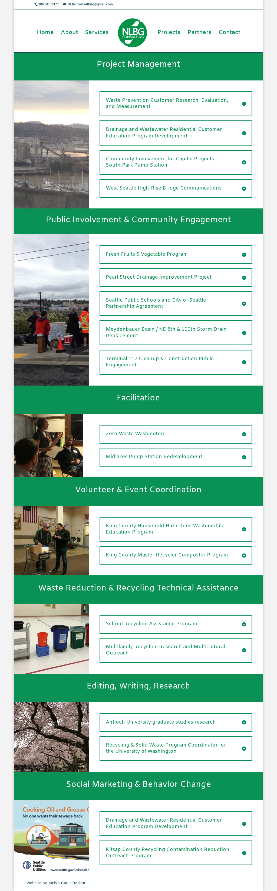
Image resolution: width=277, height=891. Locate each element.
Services (97, 33)
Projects (168, 33)
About (69, 33)
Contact (229, 33)
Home (45, 33)
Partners (199, 33)
